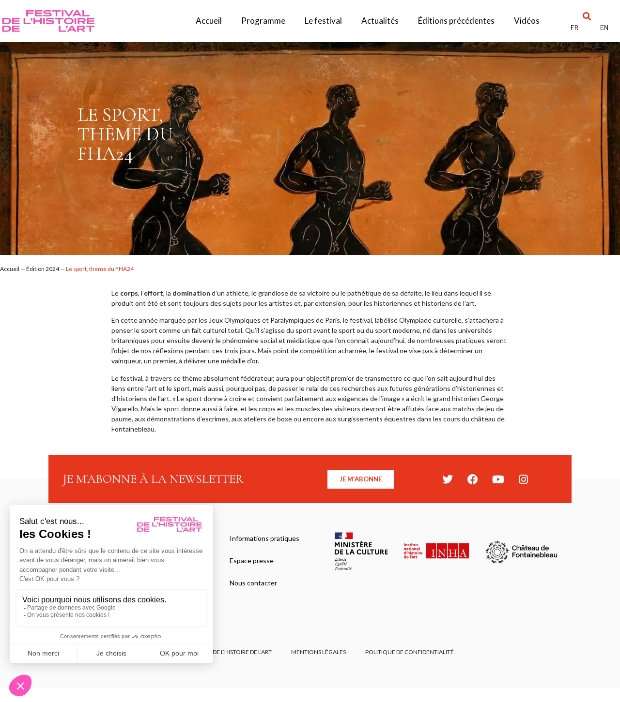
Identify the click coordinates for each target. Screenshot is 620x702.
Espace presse (252, 560)
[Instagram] (523, 479)
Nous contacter (253, 583)
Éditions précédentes (456, 20)
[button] (587, 16)
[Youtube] (498, 479)
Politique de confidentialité (409, 652)
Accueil (209, 20)
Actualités (380, 20)
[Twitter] (447, 479)
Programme (263, 20)
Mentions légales (318, 652)
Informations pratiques (264, 538)
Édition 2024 (42, 268)
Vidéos (527, 20)
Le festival (323, 20)
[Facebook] (472, 479)
